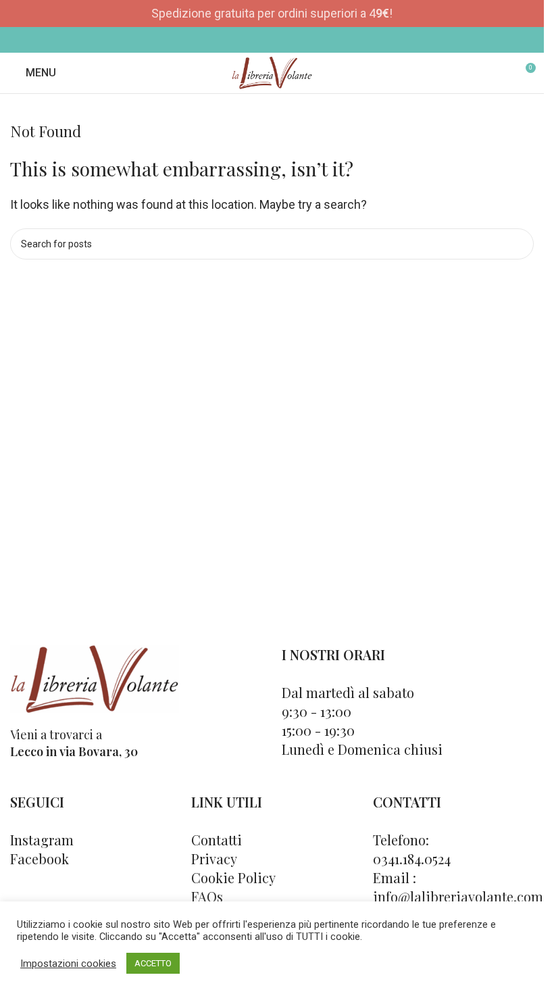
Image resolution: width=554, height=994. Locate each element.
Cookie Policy (233, 877)
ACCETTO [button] (153, 963)
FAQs (207, 896)
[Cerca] (500, 72)
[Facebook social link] (263, 39)
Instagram (42, 839)
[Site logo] (272, 72)
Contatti (216, 839)
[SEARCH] (518, 243)
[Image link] (94, 677)
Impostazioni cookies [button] (68, 964)
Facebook (39, 858)
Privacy (214, 858)
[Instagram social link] (280, 39)
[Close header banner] (527, 13)
